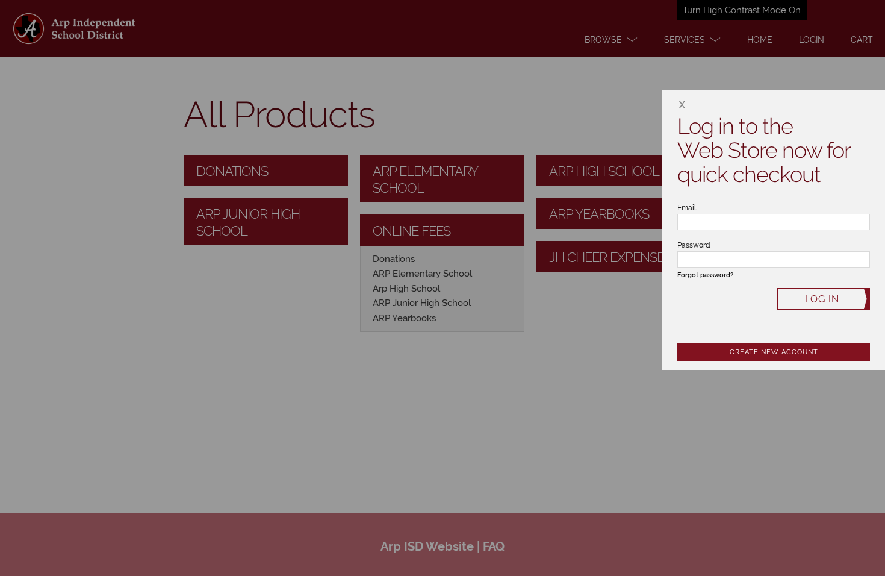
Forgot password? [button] (705, 275)
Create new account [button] (774, 352)
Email (686, 208)
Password (693, 245)
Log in (822, 299)
